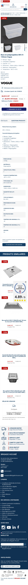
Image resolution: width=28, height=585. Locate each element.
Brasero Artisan (6, 519)
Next (26, 47)
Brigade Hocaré (9, 454)
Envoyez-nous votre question (14, 244)
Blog (3, 496)
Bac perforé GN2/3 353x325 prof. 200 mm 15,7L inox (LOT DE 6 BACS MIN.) (14, 391)
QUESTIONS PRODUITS (18, 121)
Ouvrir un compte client (12, 566)
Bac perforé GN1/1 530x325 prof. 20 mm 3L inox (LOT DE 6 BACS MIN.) (14, 321)
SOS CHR (4, 517)
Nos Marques (6, 509)
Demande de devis (14, 109)
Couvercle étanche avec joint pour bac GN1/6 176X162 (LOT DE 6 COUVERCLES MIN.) (14, 356)
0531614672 (6, 1)
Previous (2, 47)
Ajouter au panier (16, 105)
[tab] (18, 121)
